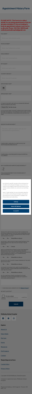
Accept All (16, 210)
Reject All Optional (16, 206)
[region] (16, 197)
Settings (16, 201)
